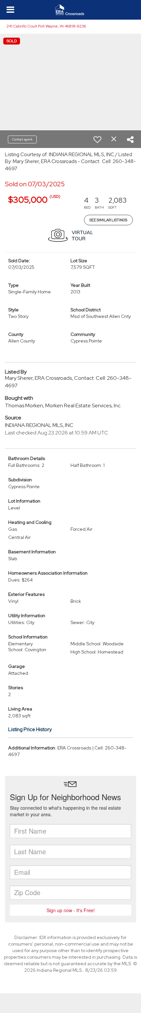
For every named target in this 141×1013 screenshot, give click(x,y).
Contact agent (22, 139)
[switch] (97, 139)
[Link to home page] (70, 10)
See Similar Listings (108, 220)
